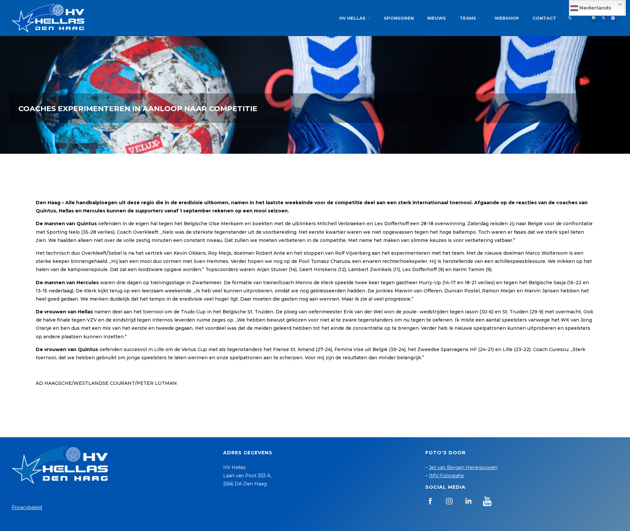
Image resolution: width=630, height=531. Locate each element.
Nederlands (594, 8)
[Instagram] (613, 18)
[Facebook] (594, 18)
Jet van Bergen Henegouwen (463, 467)
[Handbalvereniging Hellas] (47, 18)
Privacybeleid (26, 507)
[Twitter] (603, 18)
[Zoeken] (569, 18)
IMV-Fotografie (446, 476)
